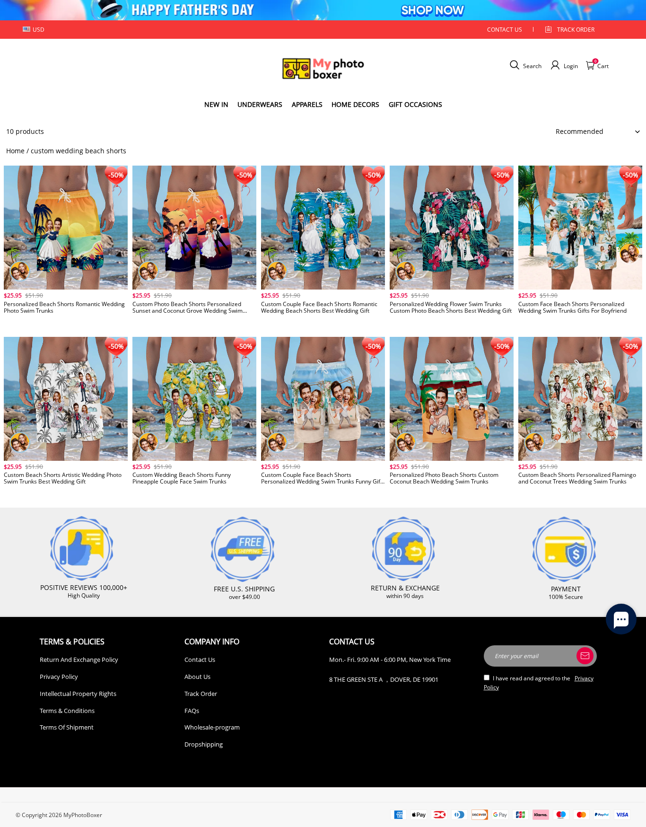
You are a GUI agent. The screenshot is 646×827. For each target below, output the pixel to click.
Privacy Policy (59, 676)
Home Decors (355, 104)
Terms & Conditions (67, 710)
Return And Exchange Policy (79, 659)
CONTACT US (504, 30)
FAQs (191, 710)
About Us (197, 676)
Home (15, 150)
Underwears (259, 104)
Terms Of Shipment (67, 727)
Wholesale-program (212, 727)
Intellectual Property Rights (78, 693)
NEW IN (216, 104)
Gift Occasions (415, 104)
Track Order (575, 30)
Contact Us (199, 659)
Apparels (307, 104)
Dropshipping (203, 744)
